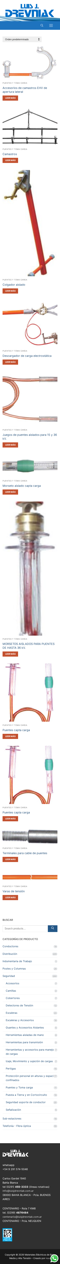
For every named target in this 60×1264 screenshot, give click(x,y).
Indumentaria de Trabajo (17, 961)
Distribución (10, 953)
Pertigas (11, 1068)
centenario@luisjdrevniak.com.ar (22, 1216)
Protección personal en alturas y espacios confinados (31, 1078)
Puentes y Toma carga (15, 83)
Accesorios (12, 983)
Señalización (13, 1109)
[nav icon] (51, 25)
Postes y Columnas (14, 968)
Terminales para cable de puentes (25, 853)
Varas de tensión (14, 891)
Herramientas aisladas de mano (25, 1034)
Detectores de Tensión (19, 1005)
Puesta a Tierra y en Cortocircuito (26, 1094)
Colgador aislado (14, 284)
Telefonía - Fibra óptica (17, 1125)
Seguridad (9, 976)
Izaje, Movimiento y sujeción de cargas (29, 1061)
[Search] (52, 928)
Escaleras (11, 1012)
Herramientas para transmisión (24, 1042)
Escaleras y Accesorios (20, 1020)
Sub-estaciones (12, 1118)
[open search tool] (41, 25)
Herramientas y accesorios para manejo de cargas (30, 1051)
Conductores (10, 946)
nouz (48, 1258)
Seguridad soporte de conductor (26, 1102)
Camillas (11, 990)
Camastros (10, 154)
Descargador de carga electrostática (27, 355)
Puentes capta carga (16, 730)
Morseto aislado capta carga (22, 485)
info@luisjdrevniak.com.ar (18, 1190)
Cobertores (13, 998)
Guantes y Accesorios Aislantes (25, 1027)
